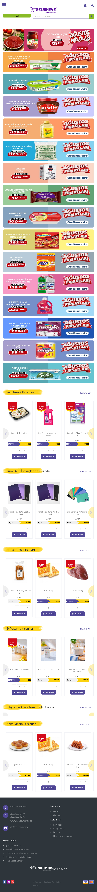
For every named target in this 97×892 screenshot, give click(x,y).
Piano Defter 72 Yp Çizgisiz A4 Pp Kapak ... (77, 513)
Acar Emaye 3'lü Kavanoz (19, 669)
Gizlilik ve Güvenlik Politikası (18, 857)
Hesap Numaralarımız (63, 836)
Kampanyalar (59, 828)
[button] (7, 40)
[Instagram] (8, 882)
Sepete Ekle (21, 456)
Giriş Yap (57, 815)
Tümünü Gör (85, 393)
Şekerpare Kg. (19, 764)
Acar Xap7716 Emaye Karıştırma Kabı (77, 670)
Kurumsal (57, 824)
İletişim (56, 832)
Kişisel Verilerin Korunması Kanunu (21, 853)
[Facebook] (4, 882)
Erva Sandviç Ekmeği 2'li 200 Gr (19, 591)
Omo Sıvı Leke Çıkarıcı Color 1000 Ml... (48, 434)
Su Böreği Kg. (48, 590)
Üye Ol (56, 811)
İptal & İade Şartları (14, 860)
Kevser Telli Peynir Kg (19, 433)
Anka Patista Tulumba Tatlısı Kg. (77, 765)
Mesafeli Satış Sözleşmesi (17, 849)
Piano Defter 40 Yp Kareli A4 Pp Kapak (49, 513)
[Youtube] (12, 882)
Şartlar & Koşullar (13, 845)
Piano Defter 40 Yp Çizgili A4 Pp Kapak (19, 513)
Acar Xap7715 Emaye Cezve (48, 669)
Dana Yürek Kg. (77, 590)
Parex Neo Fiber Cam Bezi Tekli (77, 434)
